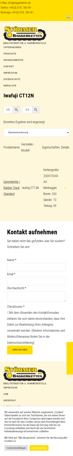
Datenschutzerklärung (20, 342)
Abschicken (19, 350)
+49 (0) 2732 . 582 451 (20, 7)
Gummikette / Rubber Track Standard (12, 188)
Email (11, 274)
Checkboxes (15, 306)
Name (11, 260)
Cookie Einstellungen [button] (16, 448)
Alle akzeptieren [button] (39, 448)
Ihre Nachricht (16, 288)
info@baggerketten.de (19, 2)
